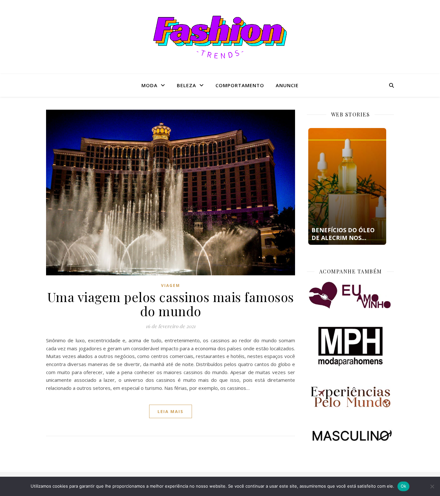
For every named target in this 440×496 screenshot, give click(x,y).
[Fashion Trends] (220, 37)
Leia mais (171, 411)
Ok (404, 486)
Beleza (186, 85)
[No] (432, 486)
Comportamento (239, 85)
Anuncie (287, 85)
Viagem (170, 285)
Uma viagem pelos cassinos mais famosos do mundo (170, 303)
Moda (149, 85)
